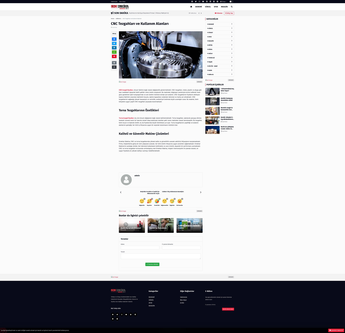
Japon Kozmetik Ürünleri (131, 228)
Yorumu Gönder (153, 264)
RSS (182, 303)
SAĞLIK (210, 53)
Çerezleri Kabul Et (337, 330)
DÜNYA (210, 49)
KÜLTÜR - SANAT (213, 66)
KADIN (210, 70)
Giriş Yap (230, 13)
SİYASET (210, 32)
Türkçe (223, 1)
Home (112, 18)
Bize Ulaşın (122, 1)
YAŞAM (210, 62)
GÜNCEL (208, 7)
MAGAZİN (224, 7)
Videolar (219, 13)
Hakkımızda (114, 1)
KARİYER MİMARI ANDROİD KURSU (189, 227)
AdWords (118, 18)
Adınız (122, 244)
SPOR (216, 7)
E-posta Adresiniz (167, 244)
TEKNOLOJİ (211, 58)
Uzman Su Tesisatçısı (158, 228)
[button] (201, 13)
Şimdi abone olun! (228, 309)
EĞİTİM (210, 45)
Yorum (123, 251)
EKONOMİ (198, 7)
